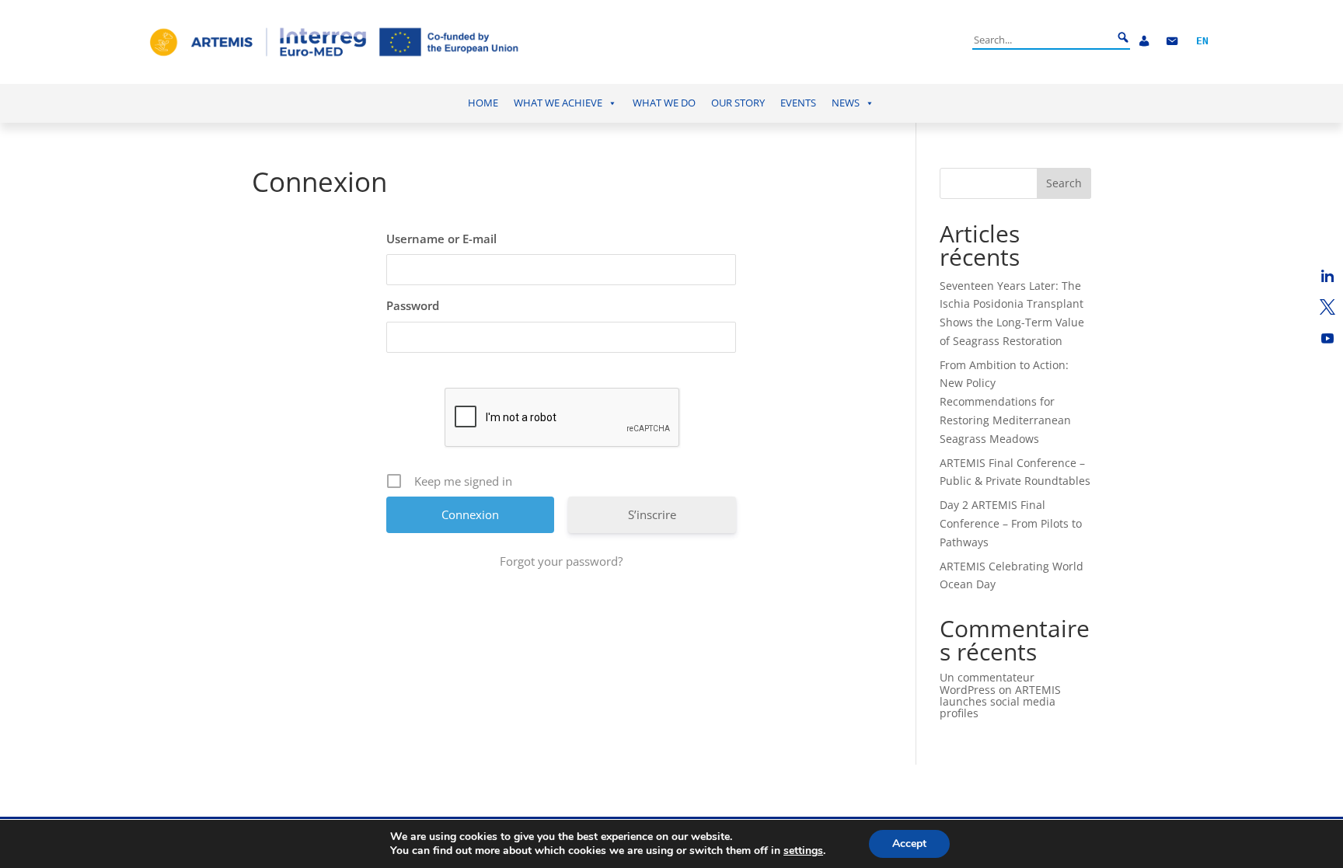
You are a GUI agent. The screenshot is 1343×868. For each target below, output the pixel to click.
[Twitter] (1327, 306)
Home (483, 103)
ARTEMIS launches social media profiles (1000, 701)
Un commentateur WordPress (987, 683)
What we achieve (558, 103)
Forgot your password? (561, 561)
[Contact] (1172, 41)
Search (1064, 183)
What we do (664, 103)
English (1202, 42)
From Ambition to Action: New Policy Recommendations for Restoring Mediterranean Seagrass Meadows (1005, 401)
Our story (738, 103)
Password (412, 305)
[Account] (1144, 41)
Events (798, 103)
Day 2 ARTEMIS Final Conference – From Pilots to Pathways (1011, 523)
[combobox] (1042, 39)
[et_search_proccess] (1123, 38)
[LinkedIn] (1327, 275)
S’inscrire (652, 514)
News (846, 103)
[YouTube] (1327, 338)
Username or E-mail (441, 238)
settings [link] (803, 850)
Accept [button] (909, 843)
